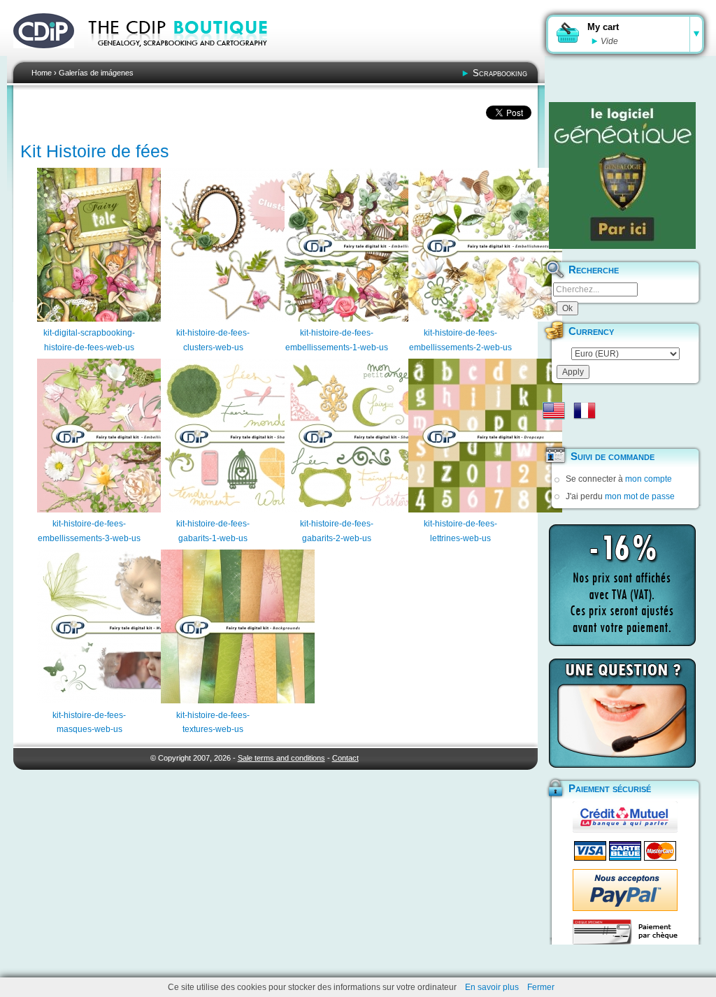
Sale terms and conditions (281, 758)
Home (41, 73)
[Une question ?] (622, 713)
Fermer (540, 987)
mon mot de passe (640, 496)
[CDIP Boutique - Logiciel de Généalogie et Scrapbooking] (187, 56)
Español (554, 433)
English (554, 410)
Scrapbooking (500, 73)
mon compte (648, 479)
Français (584, 410)
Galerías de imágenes (96, 73)
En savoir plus (492, 987)
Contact (345, 758)
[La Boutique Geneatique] (622, 175)
